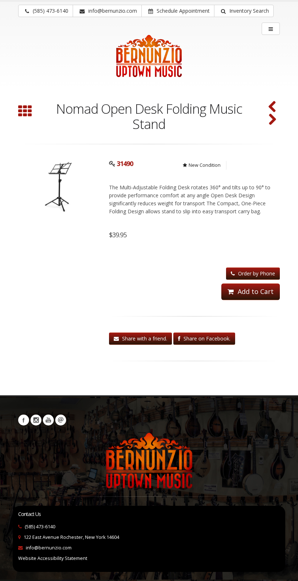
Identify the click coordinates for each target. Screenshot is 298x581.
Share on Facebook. (206, 338)
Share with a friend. (144, 338)
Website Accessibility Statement (52, 558)
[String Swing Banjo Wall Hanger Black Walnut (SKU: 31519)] (272, 107)
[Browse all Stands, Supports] (25, 112)
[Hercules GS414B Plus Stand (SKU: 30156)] (272, 120)
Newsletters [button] (60, 420)
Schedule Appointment (182, 10)
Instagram (36, 420)
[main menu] (271, 29)
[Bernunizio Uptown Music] (149, 61)
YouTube (48, 420)
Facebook (23, 420)
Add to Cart (255, 291)
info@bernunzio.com (49, 548)
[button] (244, 11)
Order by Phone (256, 273)
